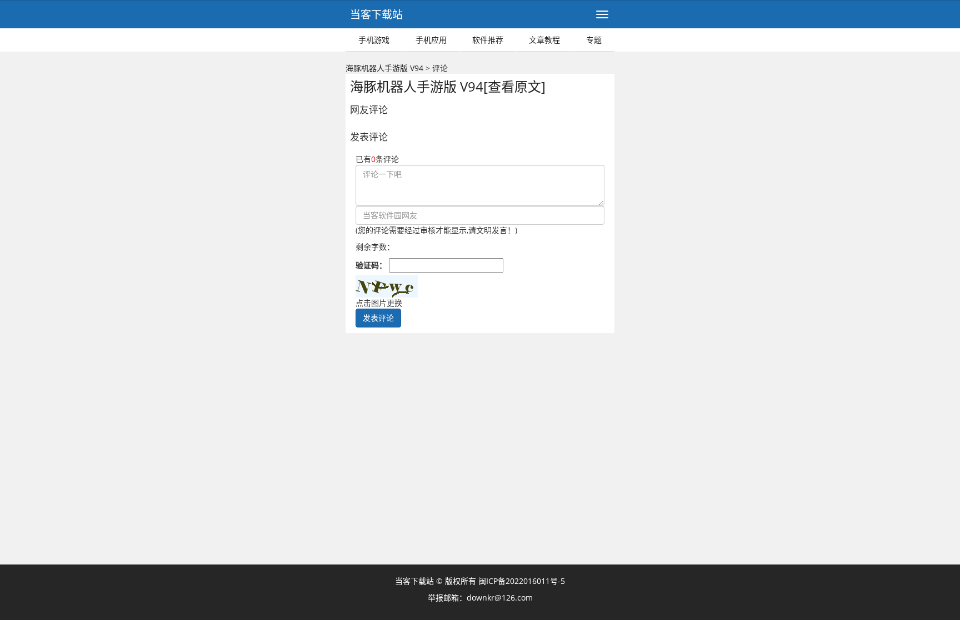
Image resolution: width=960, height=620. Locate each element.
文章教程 (544, 39)
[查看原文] (514, 86)
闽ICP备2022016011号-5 (521, 581)
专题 (594, 39)
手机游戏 (373, 39)
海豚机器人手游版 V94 (384, 68)
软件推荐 (487, 39)
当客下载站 (376, 14)
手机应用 (431, 39)
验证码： (372, 265)
